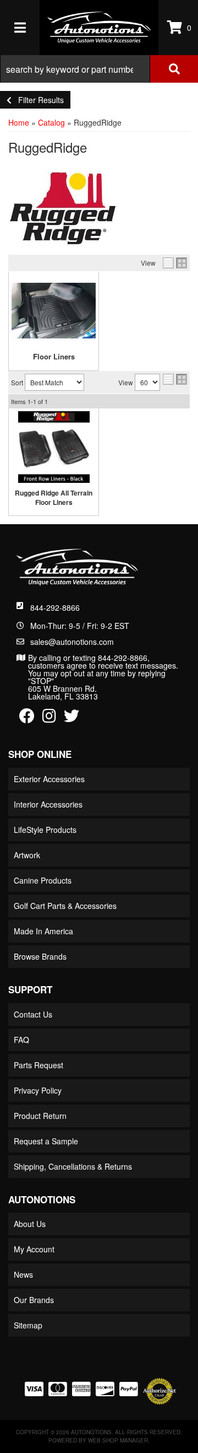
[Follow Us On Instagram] (49, 718)
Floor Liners (54, 356)
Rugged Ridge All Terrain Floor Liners (53, 497)
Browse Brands (40, 956)
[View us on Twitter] (71, 718)
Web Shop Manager (118, 1440)
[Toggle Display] (175, 262)
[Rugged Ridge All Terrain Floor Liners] (54, 447)
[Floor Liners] (54, 310)
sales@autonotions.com (72, 641)
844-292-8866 (55, 607)
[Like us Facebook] (27, 718)
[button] (99, 69)
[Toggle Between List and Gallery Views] (175, 379)
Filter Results (38, 99)
